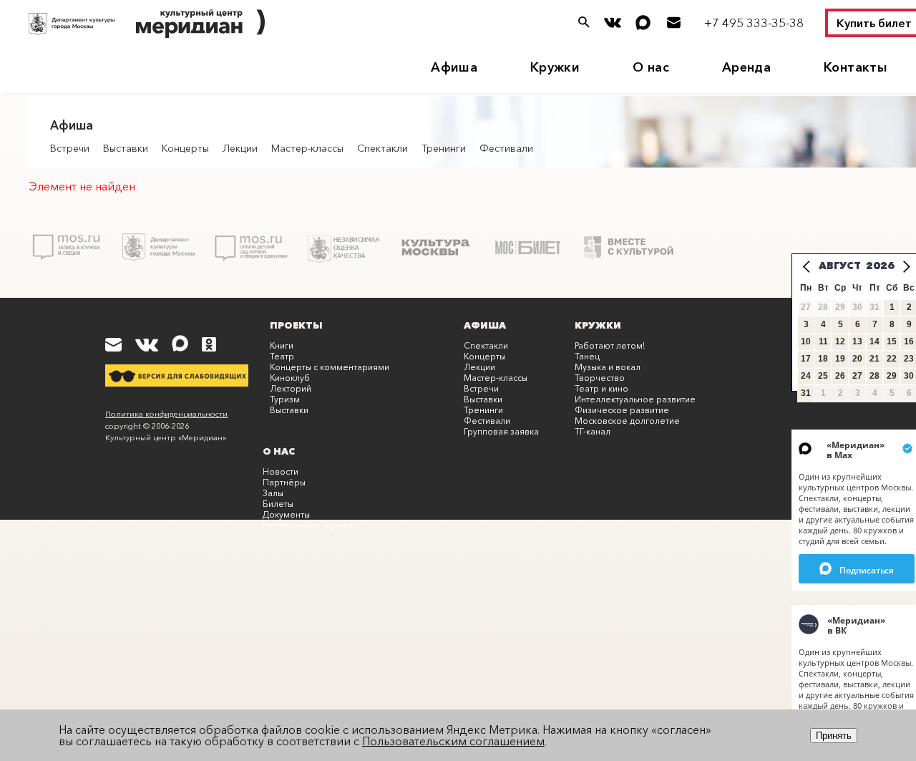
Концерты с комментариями (329, 367)
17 (806, 359)
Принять (834, 735)
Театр (282, 356)
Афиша (454, 67)
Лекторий (290, 388)
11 (823, 341)
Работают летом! (610, 345)
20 (857, 359)
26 (840, 376)
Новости (280, 471)
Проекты (296, 325)
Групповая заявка (501, 431)
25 (823, 376)
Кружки (555, 67)
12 (840, 341)
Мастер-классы (307, 148)
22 (892, 359)
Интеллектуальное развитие (635, 399)
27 (857, 376)
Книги (281, 345)
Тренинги (444, 148)
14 (874, 341)
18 (823, 359)
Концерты (185, 148)
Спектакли (382, 148)
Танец (587, 356)
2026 (880, 265)
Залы (273, 493)
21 (874, 359)
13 (857, 341)
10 (806, 341)
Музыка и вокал (607, 367)
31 (806, 393)
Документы (286, 514)
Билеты (278, 503)
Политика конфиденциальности (166, 414)
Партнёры (284, 482)
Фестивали (506, 148)
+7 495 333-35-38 (754, 22)
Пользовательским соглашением (453, 741)
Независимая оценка (308, 525)
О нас (651, 67)
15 (892, 341)
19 (840, 359)
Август (840, 265)
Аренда (746, 67)
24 (806, 376)
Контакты (855, 67)
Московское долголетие (627, 420)
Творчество (600, 377)
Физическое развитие (622, 409)
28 (874, 376)
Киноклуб (290, 377)
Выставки (125, 148)
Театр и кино (601, 388)
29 (892, 376)
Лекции (240, 148)
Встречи (69, 148)
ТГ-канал (592, 431)
